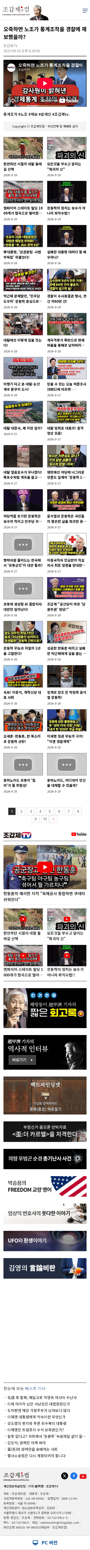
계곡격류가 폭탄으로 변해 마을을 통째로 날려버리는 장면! (65, 343)
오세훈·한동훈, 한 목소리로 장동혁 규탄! (22, 739)
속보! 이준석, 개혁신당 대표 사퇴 (22, 695)
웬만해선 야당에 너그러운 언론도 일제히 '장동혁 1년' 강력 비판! (67, 475)
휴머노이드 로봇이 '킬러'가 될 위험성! (19, 783)
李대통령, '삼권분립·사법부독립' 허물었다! (22, 254)
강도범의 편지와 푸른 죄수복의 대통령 (36, 1423)
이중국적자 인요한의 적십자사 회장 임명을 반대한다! (65, 563)
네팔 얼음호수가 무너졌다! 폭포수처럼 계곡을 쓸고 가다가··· (22, 475)
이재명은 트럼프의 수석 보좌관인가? (35, 1429)
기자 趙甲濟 (36, 1486)
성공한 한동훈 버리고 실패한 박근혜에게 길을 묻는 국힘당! (66, 651)
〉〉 (53, 819)
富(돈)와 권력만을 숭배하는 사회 (32, 1449)
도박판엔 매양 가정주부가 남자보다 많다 (38, 1410)
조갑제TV (52, 1486)
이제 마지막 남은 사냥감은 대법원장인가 (38, 1404)
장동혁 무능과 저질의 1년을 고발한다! (22, 651)
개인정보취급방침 (14, 1486)
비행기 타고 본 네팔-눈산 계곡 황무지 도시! (21, 386)
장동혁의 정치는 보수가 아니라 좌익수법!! (66, 211)
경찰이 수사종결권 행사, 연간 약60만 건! (67, 299)
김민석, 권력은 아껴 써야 (26, 1442)
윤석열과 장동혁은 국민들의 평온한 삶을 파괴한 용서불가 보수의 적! (66, 519)
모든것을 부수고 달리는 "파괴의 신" (64, 166)
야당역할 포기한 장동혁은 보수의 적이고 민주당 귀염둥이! (22, 519)
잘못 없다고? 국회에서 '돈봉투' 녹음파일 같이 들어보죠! (46, 1436)
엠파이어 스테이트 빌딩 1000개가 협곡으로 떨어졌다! (23, 211)
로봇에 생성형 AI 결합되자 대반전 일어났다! (22, 607)
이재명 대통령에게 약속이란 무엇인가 (36, 1417)
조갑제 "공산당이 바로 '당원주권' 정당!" (66, 607)
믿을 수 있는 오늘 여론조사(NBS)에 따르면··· (66, 386)
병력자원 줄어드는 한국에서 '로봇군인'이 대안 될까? (23, 563)
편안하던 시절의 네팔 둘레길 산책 (22, 166)
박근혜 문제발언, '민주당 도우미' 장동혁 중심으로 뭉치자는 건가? (23, 299)
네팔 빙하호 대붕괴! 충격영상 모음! (65, 431)
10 (45, 819)
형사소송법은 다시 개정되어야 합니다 (36, 1455)
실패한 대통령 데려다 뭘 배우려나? (66, 254)
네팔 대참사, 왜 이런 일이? (22, 428)
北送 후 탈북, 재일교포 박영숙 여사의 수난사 (42, 1397)
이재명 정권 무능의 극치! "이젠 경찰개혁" (65, 739)
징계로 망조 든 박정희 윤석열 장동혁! (66, 695)
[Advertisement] (45, 1331)
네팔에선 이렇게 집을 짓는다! (22, 343)
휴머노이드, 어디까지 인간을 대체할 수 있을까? (66, 783)
